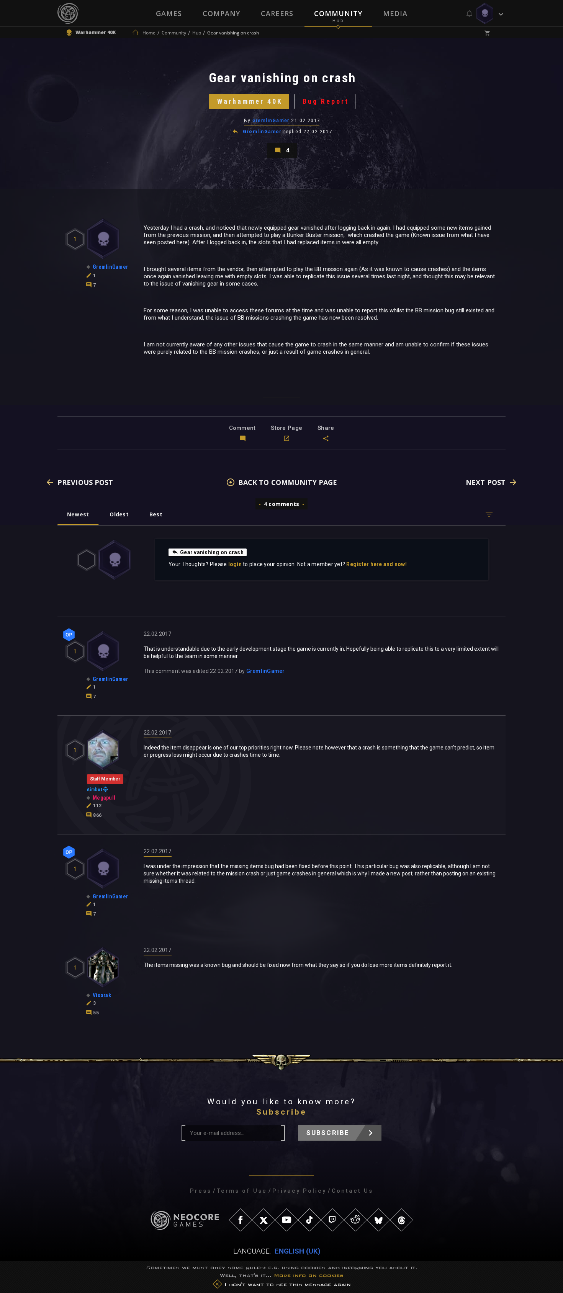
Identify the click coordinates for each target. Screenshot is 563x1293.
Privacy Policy (299, 1190)
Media (395, 13)
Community (338, 13)
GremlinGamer (271, 120)
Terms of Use (242, 1190)
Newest (78, 514)
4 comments (281, 504)
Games (169, 13)
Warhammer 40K (250, 101)
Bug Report (326, 101)
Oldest (119, 514)
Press (200, 1190)
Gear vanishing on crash (212, 552)
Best (155, 514)
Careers (277, 13)
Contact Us (352, 1190)
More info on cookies (309, 1275)
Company (221, 13)
